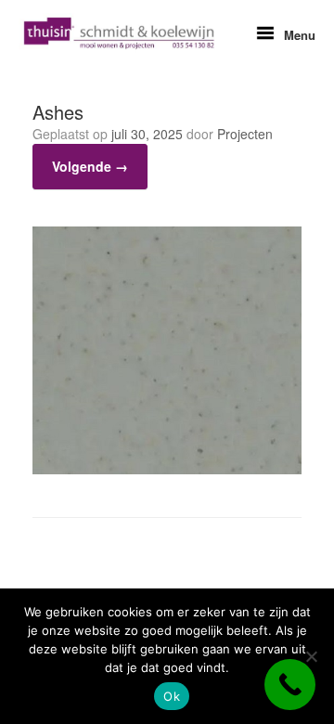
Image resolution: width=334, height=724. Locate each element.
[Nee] (311, 656)
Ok (171, 696)
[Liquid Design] (119, 34)
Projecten (245, 133)
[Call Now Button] (289, 684)
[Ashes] (167, 469)
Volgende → (90, 166)
